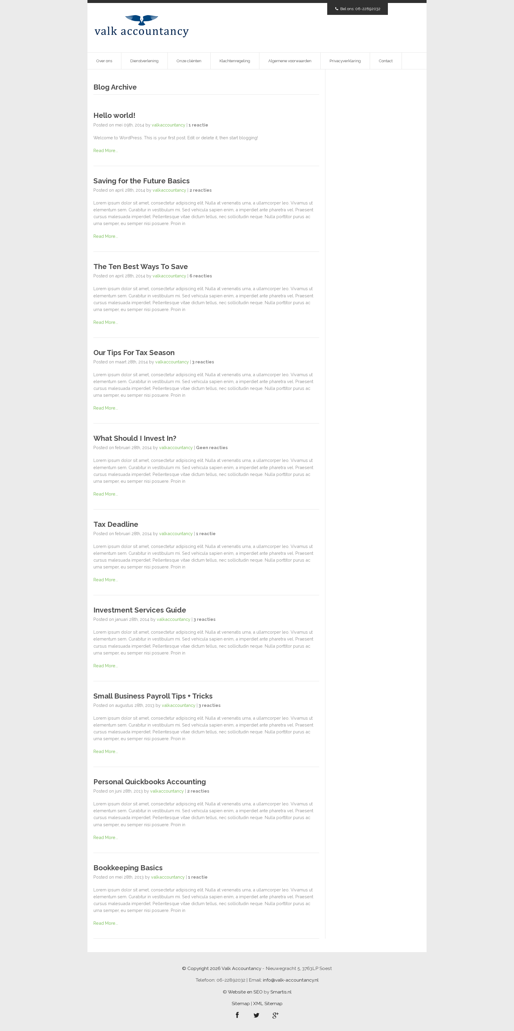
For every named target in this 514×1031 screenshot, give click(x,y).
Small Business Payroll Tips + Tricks (153, 696)
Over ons (104, 61)
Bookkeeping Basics (128, 867)
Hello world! (114, 115)
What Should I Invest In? (134, 438)
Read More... (105, 150)
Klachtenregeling (235, 61)
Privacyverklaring (345, 61)
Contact (386, 61)
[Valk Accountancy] (141, 26)
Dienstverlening (144, 61)
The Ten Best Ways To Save (140, 266)
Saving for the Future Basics (141, 180)
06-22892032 (367, 9)
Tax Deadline (115, 524)
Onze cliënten (189, 61)
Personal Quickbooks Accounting (149, 781)
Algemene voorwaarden (289, 61)
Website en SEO (246, 992)
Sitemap (241, 1003)
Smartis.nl (281, 992)
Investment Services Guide (139, 610)
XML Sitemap (268, 1003)
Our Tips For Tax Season (134, 352)
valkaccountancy (168, 124)
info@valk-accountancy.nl (291, 980)
